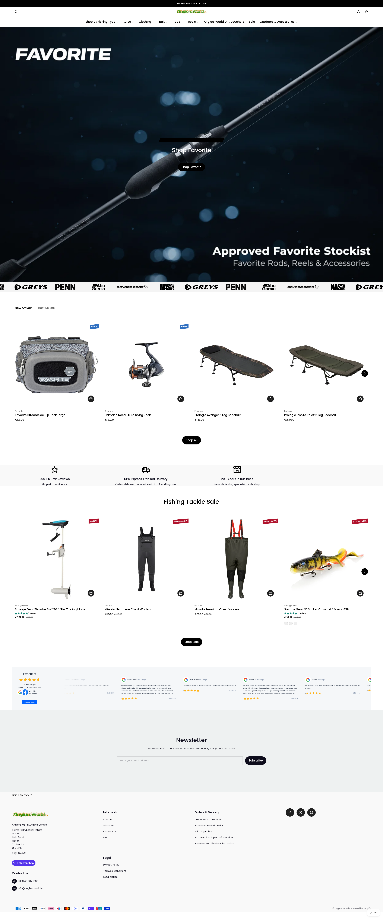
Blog (105, 837)
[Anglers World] (191, 12)
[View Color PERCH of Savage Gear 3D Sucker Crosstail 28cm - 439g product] (286, 623)
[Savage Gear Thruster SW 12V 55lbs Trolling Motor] (57, 559)
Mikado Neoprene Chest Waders (128, 609)
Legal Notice (110, 877)
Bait (162, 22)
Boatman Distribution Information (214, 843)
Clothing (145, 22)
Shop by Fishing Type (100, 22)
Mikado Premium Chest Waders (217, 609)
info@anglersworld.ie (30, 888)
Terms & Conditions (114, 871)
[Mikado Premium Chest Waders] (236, 559)
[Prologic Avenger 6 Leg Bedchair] (236, 365)
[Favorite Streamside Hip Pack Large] (57, 365)
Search (107, 819)
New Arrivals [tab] (23, 308)
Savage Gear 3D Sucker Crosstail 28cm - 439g (317, 609)
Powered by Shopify (361, 908)
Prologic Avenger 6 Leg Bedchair (217, 415)
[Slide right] (364, 373)
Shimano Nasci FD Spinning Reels (128, 415)
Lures (127, 22)
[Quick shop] (91, 399)
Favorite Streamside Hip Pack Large (40, 415)
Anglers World (342, 908)
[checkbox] (21, 680)
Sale (252, 22)
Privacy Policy (111, 865)
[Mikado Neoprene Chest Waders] (147, 559)
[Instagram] (311, 812)
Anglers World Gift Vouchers (224, 22)
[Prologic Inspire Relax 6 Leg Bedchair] (326, 365)
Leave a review (30, 702)
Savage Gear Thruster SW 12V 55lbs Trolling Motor (50, 609)
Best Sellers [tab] (46, 308)
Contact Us (110, 831)
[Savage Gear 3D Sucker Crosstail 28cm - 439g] (326, 559)
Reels (192, 22)
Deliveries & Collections (208, 819)
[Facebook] (290, 812)
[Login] (358, 12)
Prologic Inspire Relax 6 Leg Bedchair (310, 415)
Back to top (20, 795)
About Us (108, 825)
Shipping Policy (203, 831)
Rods (176, 22)
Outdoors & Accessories (277, 22)
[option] (23, 287)
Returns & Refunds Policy (209, 825)
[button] (16, 12)
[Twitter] (301, 812)
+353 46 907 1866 (28, 881)
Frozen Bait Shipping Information (213, 837)
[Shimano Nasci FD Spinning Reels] (147, 365)
